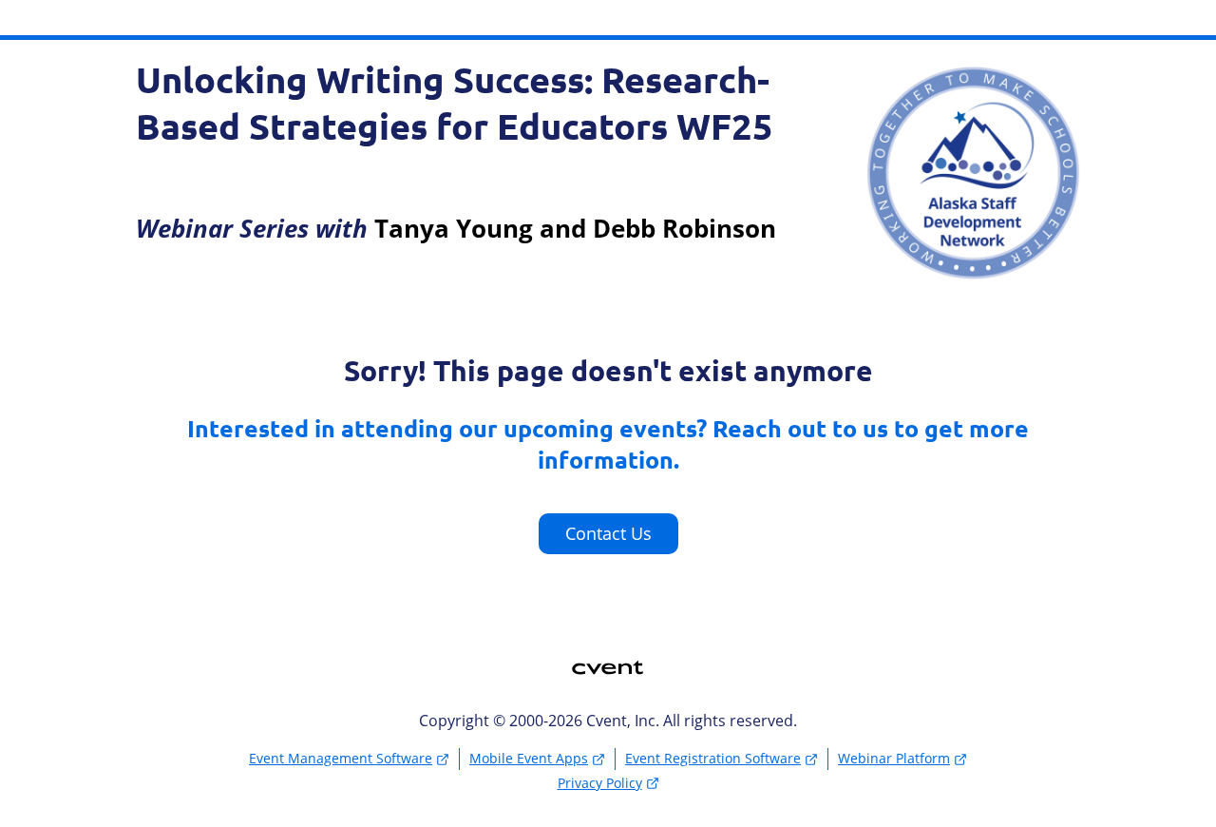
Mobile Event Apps (528, 758)
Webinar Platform (894, 758)
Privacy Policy (600, 783)
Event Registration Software (713, 758)
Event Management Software (340, 758)
